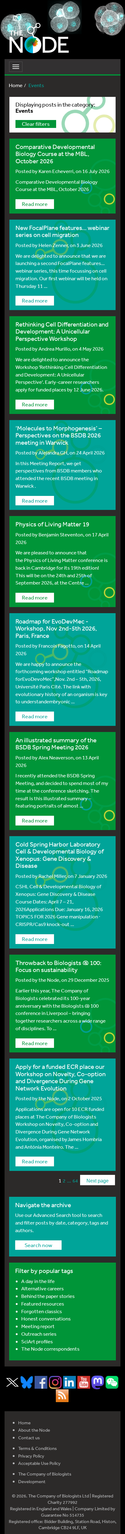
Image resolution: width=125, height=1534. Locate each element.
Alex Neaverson (56, 757)
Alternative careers (42, 1288)
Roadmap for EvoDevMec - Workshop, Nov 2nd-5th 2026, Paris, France (56, 628)
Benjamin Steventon (61, 534)
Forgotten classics (41, 1311)
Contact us (29, 1437)
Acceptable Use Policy (39, 1463)
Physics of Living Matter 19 (52, 524)
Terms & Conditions (37, 1448)
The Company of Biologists (44, 1474)
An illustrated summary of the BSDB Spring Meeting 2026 (55, 743)
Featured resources (42, 1303)
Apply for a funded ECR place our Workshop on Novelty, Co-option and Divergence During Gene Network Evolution (60, 1077)
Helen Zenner (53, 245)
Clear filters (36, 123)
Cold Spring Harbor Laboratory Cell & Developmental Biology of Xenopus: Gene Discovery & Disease (59, 854)
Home (15, 85)
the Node (49, 980)
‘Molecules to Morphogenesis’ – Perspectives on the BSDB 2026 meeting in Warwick (58, 435)
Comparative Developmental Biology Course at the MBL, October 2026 (55, 154)
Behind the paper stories (48, 1296)
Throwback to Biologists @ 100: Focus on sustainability (58, 966)
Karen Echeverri (56, 171)
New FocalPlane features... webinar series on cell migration (62, 231)
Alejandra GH (53, 452)
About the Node (34, 1430)
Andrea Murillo (54, 348)
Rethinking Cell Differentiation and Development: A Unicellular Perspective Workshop (62, 331)
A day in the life (38, 1281)
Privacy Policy (31, 1456)
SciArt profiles (37, 1341)
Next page (97, 1180)
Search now (38, 1245)
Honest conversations (46, 1318)
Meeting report (38, 1326)
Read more (35, 203)
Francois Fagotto (57, 645)
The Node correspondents (50, 1348)
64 (75, 1181)
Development (32, 1481)
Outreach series (38, 1334)
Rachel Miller (52, 876)
